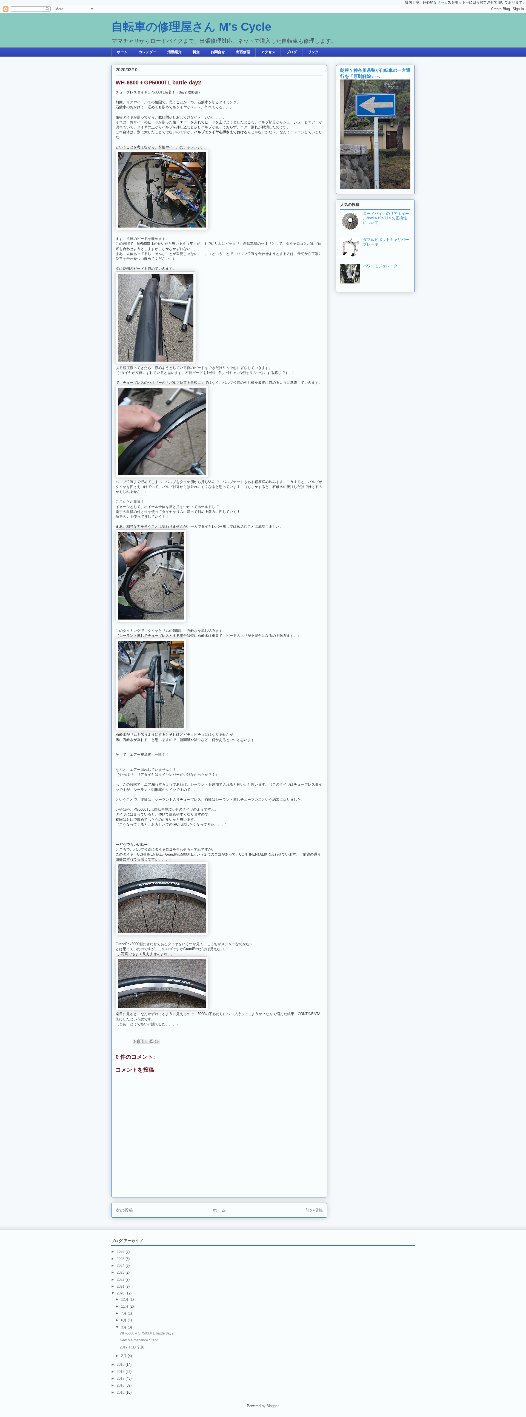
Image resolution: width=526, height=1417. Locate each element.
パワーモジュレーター (382, 266)
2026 (121, 1252)
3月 (124, 1327)
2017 (121, 1378)
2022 (121, 1279)
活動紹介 (174, 52)
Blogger (272, 1406)
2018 (121, 1372)
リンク (313, 52)
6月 (124, 1320)
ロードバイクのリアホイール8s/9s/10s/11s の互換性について (386, 218)
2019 (121, 1364)
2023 (121, 1272)
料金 (196, 52)
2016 (121, 1385)
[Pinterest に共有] (156, 1041)
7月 (124, 1313)
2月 (124, 1356)
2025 (121, 1259)
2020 (121, 1293)
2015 (121, 1392)
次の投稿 (124, 1210)
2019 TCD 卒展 (132, 1347)
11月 (125, 1306)
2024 (121, 1265)
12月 (125, 1299)
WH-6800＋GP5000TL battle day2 (146, 1333)
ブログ (291, 52)
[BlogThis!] (141, 1041)
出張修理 (243, 52)
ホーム (122, 52)
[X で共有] (146, 1041)
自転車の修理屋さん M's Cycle (191, 26)
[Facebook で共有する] (151, 1041)
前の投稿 (314, 1210)
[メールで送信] (136, 1041)
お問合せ (218, 52)
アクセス (268, 52)
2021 (121, 1286)
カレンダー (147, 52)
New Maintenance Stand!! (140, 1340)
